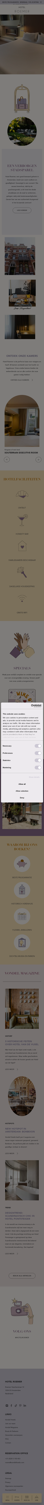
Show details (34, 777)
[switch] (38, 753)
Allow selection (22, 791)
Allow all (22, 784)
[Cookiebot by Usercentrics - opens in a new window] (31, 705)
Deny (22, 798)
